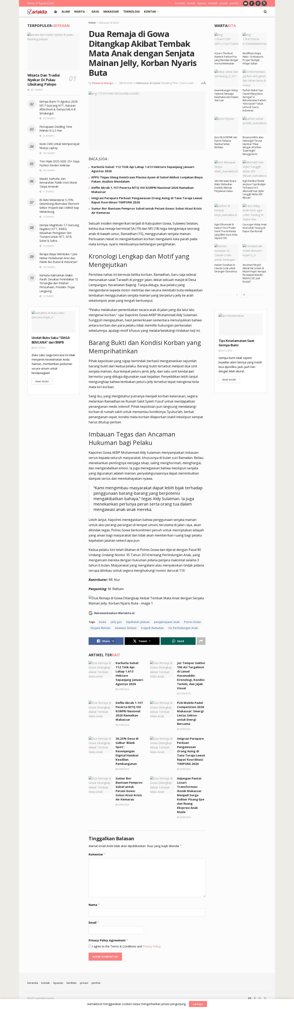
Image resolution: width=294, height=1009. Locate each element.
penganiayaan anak (167, 622)
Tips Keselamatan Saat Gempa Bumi (236, 343)
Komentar (97, 854)
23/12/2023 (226, 350)
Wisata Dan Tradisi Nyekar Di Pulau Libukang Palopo (43, 80)
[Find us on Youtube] (245, 3)
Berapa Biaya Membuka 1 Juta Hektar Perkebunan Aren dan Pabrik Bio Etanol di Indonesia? (58, 258)
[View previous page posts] (237, 294)
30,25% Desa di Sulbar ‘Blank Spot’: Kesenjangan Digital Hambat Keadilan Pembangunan (127, 751)
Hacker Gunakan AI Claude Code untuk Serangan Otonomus (225, 268)
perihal (234, 3)
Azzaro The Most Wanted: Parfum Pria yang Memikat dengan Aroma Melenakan (226, 58)
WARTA (79, 11)
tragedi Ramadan (152, 628)
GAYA (95, 11)
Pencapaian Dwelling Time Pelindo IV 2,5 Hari (55, 129)
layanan (201, 3)
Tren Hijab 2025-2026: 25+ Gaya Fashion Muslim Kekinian (59, 163)
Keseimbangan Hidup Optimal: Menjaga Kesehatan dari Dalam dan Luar (226, 95)
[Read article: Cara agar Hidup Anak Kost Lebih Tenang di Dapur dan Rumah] (255, 212)
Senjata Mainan (100, 628)
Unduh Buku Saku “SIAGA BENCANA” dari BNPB (51, 340)
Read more (44, 381)
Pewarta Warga (102, 83)
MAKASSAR (111, 11)
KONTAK (150, 11)
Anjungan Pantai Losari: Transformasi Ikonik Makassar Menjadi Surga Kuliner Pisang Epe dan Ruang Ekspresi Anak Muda (190, 795)
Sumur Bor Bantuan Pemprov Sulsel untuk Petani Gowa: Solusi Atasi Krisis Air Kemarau (129, 788)
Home (92, 22)
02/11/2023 (39, 347)
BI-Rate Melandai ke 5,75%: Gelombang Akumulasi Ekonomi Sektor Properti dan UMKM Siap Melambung (59, 206)
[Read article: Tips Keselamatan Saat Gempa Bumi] (241, 325)
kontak (191, 3)
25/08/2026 (185, 693)
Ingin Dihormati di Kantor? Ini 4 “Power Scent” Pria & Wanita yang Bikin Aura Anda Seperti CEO (225, 231)
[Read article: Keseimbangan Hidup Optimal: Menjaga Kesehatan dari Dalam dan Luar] (226, 78)
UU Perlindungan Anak (183, 628)
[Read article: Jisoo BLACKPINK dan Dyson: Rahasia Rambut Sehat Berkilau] (226, 125)
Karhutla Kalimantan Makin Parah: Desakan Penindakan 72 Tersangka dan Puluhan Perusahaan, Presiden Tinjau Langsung (58, 283)
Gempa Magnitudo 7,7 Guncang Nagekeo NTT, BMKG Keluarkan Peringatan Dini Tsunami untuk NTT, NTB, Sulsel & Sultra (59, 233)
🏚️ (55, 11)
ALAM (66, 11)
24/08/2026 (185, 728)
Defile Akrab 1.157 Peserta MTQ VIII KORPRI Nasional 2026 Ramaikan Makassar (129, 711)
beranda (180, 3)
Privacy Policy (151, 946)
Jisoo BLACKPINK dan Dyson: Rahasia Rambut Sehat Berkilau (225, 142)
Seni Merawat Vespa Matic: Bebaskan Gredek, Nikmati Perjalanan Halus (225, 186)
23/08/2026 (185, 817)
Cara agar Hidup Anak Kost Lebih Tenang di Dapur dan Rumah (255, 228)
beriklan (213, 3)
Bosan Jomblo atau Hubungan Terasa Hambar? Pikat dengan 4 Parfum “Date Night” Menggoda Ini (253, 146)
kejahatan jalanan (138, 622)
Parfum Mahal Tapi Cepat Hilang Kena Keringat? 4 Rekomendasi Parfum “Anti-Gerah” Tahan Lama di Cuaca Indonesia (254, 100)
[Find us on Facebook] (251, 3)
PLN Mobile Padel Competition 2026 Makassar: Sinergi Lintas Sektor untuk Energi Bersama (190, 713)
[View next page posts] (244, 294)
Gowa (102, 622)
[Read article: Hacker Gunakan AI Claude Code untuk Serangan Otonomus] (226, 252)
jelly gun (116, 622)
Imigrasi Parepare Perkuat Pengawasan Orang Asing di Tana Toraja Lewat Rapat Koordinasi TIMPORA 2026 (191, 751)
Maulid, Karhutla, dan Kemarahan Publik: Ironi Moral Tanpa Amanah (58, 182)
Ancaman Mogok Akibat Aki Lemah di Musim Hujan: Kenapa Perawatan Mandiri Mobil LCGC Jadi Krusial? (254, 273)
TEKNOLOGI (131, 11)
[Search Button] (265, 12)
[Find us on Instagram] (258, 3)
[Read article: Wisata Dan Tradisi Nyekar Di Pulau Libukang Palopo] (53, 51)
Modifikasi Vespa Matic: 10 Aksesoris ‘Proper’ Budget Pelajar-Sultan (253, 58)
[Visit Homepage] (37, 11)
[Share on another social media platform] (201, 641)
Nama (94, 905)
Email (94, 922)
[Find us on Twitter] (264, 3)
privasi (224, 3)
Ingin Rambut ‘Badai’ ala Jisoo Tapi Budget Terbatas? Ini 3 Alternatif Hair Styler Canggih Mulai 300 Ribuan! (254, 189)
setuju (198, 1004)
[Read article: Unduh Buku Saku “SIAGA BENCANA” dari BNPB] (54, 322)
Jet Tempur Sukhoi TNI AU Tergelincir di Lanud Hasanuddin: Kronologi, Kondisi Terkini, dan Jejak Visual (191, 675)
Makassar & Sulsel (109, 22)
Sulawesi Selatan (126, 628)
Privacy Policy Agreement (108, 940)
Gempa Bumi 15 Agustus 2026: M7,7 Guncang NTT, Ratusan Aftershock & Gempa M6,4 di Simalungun (58, 107)
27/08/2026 (123, 689)
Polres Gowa (192, 622)
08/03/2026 (125, 83)
